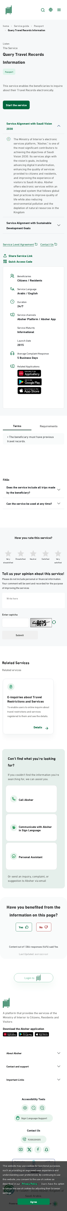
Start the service (16, 104)
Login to (29, 977)
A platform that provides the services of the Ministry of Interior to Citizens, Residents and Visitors (31, 1017)
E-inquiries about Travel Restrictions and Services (25, 699)
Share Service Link (21, 256)
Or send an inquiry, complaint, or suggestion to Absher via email (28, 878)
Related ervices (11, 669)
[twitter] (29, 1149)
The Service (10, 48)
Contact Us (47, 244)
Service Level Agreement (18, 244)
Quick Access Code (20, 261)
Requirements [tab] (49, 425)
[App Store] (29, 390)
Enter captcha (10, 614)
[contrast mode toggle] (25, 1108)
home (6, 25)
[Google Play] (29, 381)
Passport (39, 25)
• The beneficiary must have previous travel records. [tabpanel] (30, 439)
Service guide (21, 25)
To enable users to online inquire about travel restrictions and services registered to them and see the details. (28, 711)
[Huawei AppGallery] (29, 373)
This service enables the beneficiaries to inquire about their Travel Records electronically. (33, 87)
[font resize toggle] (33, 1108)
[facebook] (38, 1149)
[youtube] (21, 1149)
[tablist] (33, 425)
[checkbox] (24, 927)
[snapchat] (46, 1149)
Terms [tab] (17, 425)
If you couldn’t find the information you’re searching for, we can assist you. (33, 776)
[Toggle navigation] (58, 9)
